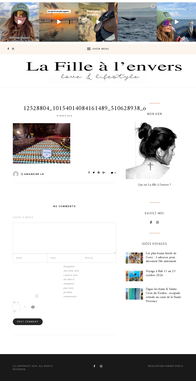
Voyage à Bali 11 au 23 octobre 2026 (160, 273)
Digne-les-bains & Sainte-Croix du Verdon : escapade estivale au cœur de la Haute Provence (163, 295)
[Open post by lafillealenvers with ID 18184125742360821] (176, 22)
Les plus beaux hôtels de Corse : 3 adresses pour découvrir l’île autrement (161, 257)
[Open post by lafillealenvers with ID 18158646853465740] (137, 22)
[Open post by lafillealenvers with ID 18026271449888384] (58, 22)
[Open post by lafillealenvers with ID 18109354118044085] (19, 22)
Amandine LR (34, 174)
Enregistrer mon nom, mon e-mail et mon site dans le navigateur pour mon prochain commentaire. (71, 282)
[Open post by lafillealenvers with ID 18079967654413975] (98, 22)
